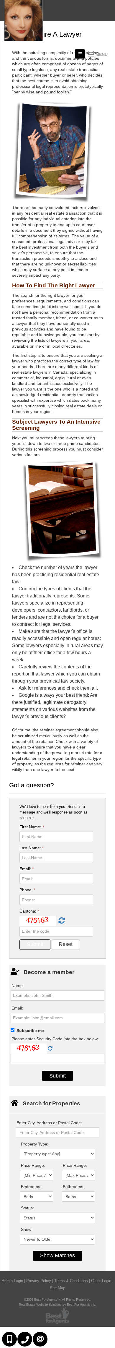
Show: (26, 1229)
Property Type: (34, 1144)
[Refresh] (61, 920)
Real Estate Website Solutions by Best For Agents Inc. (57, 1304)
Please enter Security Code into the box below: (55, 1038)
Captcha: (29, 911)
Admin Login (12, 1281)
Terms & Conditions (71, 1281)
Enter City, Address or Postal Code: (49, 1122)
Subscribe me (30, 1030)
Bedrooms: (31, 1186)
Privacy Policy (38, 1281)
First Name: (31, 826)
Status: (27, 1208)
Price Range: (33, 1165)
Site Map (57, 1288)
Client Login (101, 1281)
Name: (18, 985)
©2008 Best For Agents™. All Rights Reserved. (57, 1299)
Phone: (27, 889)
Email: (26, 868)
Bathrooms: (73, 1186)
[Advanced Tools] (80, 54)
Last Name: (31, 847)
